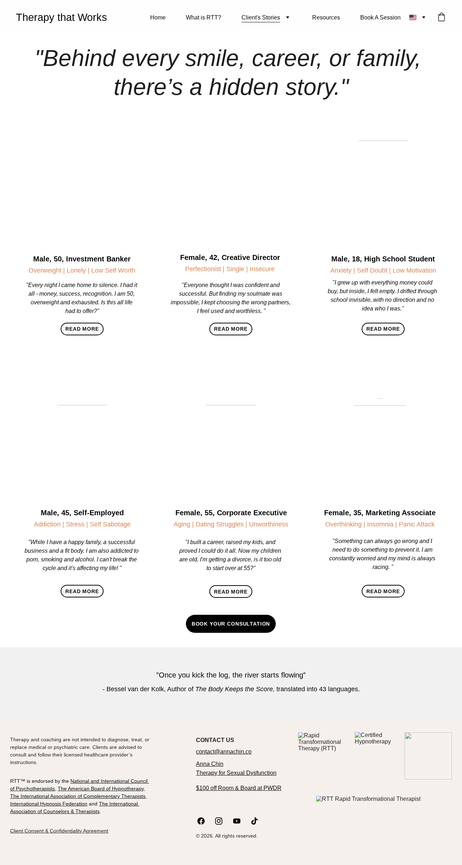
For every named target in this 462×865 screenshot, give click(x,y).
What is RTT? (203, 17)
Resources (326, 17)
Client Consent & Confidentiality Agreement (59, 831)
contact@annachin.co (224, 752)
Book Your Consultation (231, 624)
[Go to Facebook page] (204, 821)
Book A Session (380, 17)
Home (158, 17)
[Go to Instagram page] (222, 821)
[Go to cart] (441, 17)
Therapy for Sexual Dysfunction (236, 773)
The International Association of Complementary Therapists (77, 796)
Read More (82, 329)
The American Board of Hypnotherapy (101, 788)
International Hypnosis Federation (48, 804)
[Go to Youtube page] (240, 821)
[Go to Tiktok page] (254, 821)
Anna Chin (209, 764)
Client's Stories (260, 17)
